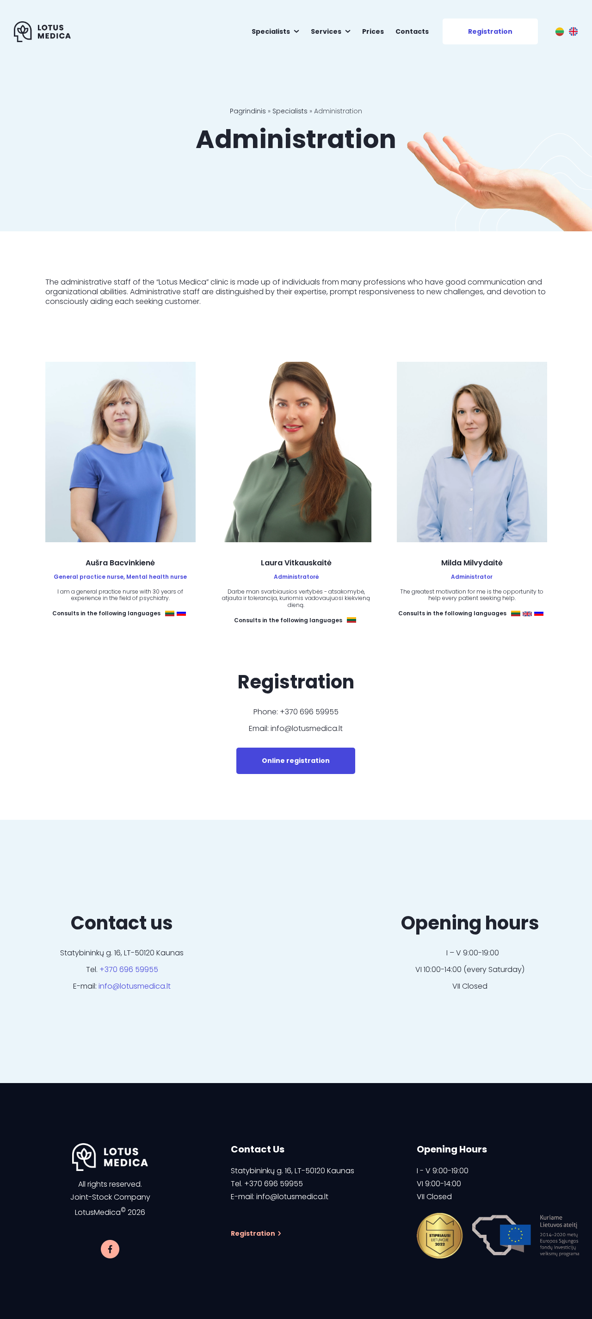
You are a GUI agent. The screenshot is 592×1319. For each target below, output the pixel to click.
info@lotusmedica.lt (135, 986)
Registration (490, 31)
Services (326, 31)
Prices (373, 31)
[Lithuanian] (559, 31)
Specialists (271, 31)
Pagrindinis (248, 111)
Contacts (412, 31)
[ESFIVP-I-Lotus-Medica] (440, 1236)
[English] (573, 31)
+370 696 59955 (128, 969)
